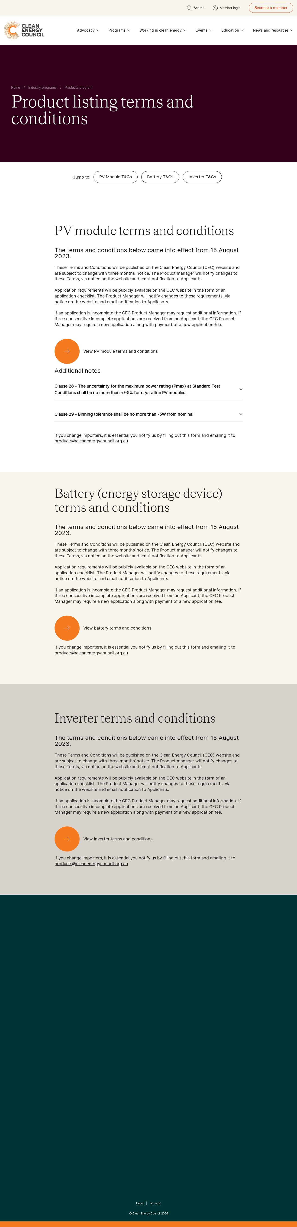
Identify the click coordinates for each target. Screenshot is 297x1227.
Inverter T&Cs (202, 176)
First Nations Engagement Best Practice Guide (70, 1055)
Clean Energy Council (146, 1213)
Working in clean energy (160, 30)
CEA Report (65, 1010)
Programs (117, 30)
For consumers (114, 1032)
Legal (139, 1203)
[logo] (24, 30)
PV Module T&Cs (115, 176)
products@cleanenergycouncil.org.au (91, 440)
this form (191, 435)
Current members (22, 1038)
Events (201, 30)
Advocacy (86, 30)
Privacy (156, 1203)
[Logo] (148, 951)
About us (15, 1027)
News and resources (271, 30)
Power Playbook (69, 1021)
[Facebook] (127, 975)
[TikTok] (168, 975)
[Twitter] (150, 975)
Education (230, 30)
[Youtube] (158, 975)
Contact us (17, 1016)
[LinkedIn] (142, 975)
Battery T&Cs (160, 176)
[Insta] (134, 975)
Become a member (271, 7)
